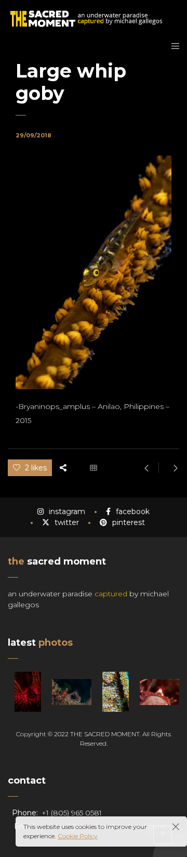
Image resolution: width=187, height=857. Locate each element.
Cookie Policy (78, 836)
